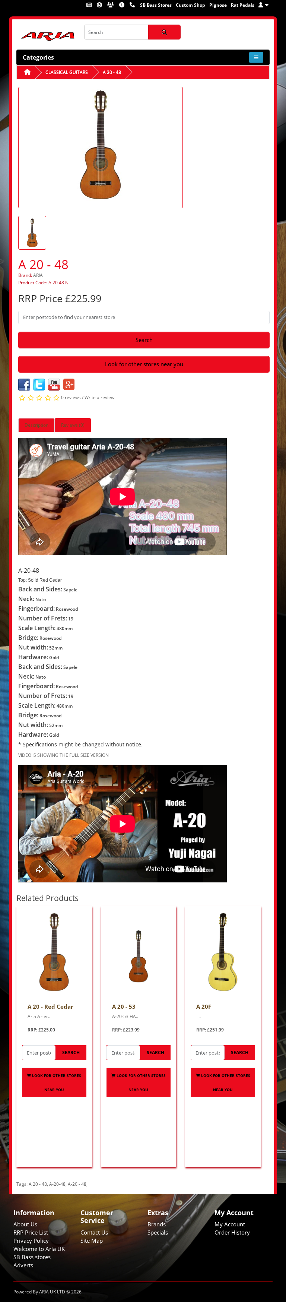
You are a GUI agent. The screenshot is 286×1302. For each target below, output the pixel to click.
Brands (156, 1224)
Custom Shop (190, 5)
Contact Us (94, 1232)
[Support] (100, 4)
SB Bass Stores (156, 5)
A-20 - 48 (77, 1184)
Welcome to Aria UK (39, 1248)
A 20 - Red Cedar (50, 1006)
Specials (157, 1232)
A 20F (203, 1006)
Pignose (218, 5)
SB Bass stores (32, 1257)
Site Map (91, 1240)
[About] (122, 4)
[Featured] (89, 4)
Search (144, 340)
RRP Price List (30, 1232)
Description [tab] (36, 425)
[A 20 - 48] (100, 147)
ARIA (38, 275)
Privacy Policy (31, 1240)
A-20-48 (57, 1184)
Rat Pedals (242, 5)
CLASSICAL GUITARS (66, 72)
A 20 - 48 (112, 72)
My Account (229, 1224)
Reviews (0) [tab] (73, 425)
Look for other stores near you (144, 364)
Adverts (23, 1265)
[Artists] (111, 4)
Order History (232, 1232)
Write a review (99, 398)
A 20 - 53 (124, 1006)
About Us (25, 1224)
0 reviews (71, 398)
